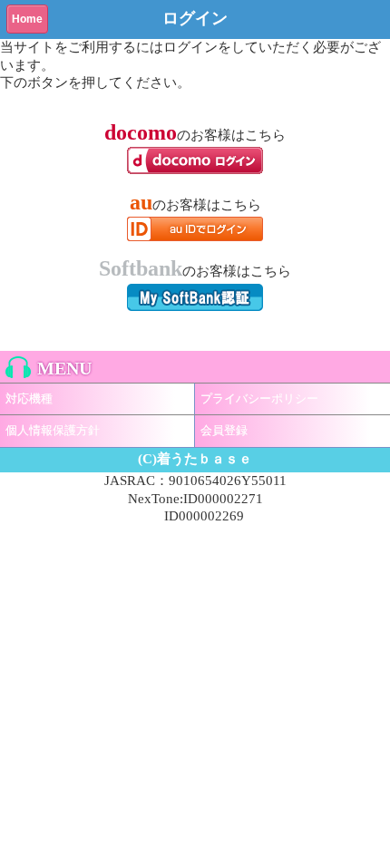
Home (27, 19)
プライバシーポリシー (259, 398)
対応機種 (29, 398)
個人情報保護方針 (52, 430)
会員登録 (224, 430)
